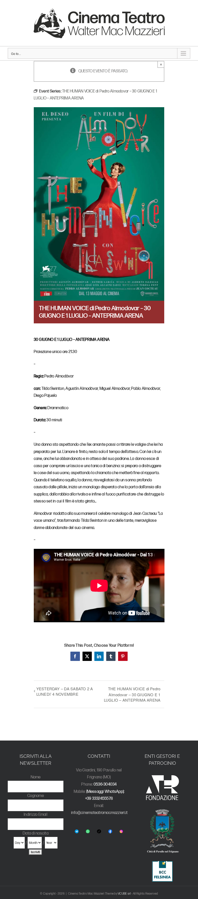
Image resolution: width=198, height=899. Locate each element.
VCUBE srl (124, 894)
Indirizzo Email (35, 814)
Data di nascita (35, 833)
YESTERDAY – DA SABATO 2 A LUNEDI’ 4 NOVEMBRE (64, 691)
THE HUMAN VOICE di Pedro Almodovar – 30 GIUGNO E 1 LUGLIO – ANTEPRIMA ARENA (132, 694)
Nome (36, 777)
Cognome (35, 795)
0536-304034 (105, 784)
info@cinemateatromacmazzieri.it (99, 812)
